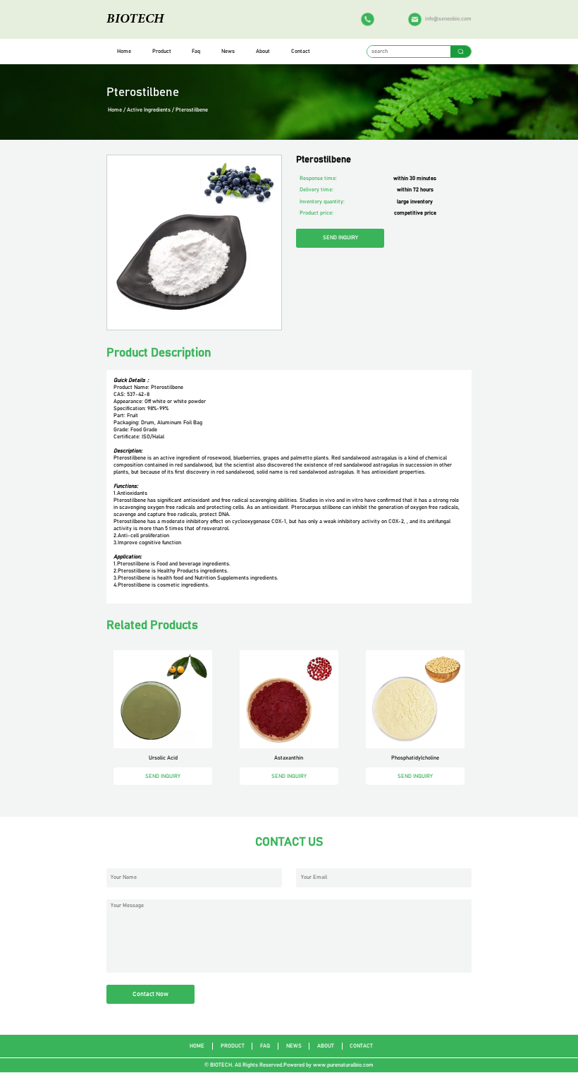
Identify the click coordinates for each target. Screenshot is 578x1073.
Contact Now (150, 994)
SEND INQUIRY (340, 238)
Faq (196, 51)
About (263, 51)
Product (161, 51)
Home (124, 51)
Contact (300, 51)
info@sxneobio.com (448, 19)
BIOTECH (135, 19)
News (228, 51)
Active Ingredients (149, 110)
